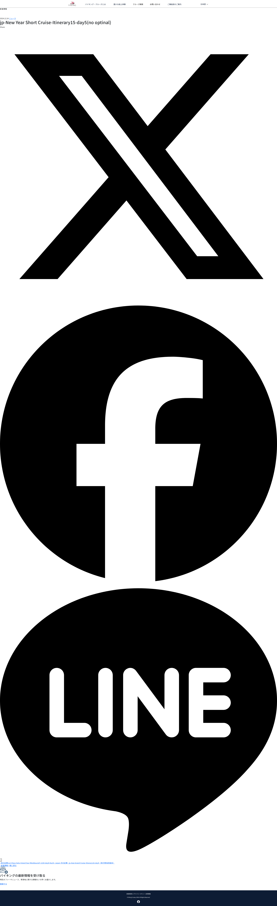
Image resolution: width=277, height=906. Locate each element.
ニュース (12, 18)
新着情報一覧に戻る (8, 865)
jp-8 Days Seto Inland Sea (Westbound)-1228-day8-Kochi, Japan (30, 863)
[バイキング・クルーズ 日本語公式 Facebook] (138, 901)
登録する (3, 884)
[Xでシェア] (138, 166)
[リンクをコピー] (1, 860)
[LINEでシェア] (138, 719)
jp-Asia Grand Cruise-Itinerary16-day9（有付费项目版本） (88, 863)
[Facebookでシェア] (138, 443)
